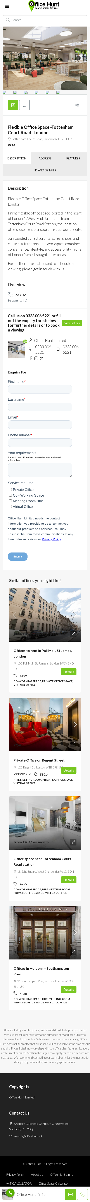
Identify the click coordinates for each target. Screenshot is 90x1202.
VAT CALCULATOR (19, 1183)
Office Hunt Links (61, 1174)
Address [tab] (45, 158)
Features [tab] (73, 158)
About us (37, 1174)
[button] (77, 105)
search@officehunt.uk (28, 1136)
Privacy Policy (15, 1174)
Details (68, 672)
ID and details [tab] (45, 170)
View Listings (72, 323)
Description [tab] (16, 158)
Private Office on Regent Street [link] (39, 760)
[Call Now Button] (10, 1193)
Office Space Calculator (54, 1183)
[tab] (13, 105)
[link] (45, 615)
